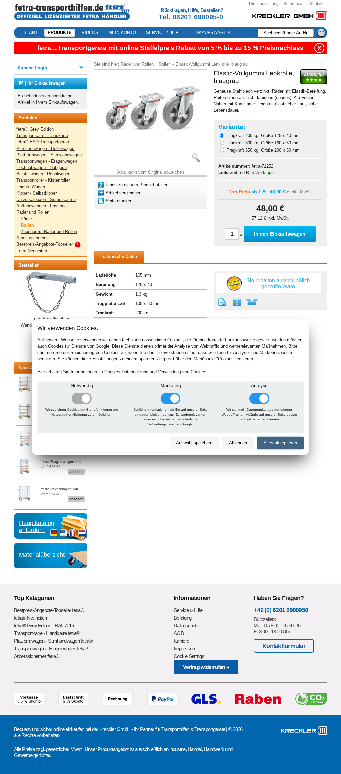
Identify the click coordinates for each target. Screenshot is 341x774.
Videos (90, 32)
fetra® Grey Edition (35, 129)
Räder (26, 218)
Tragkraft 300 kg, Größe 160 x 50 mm (263, 142)
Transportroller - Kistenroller (43, 180)
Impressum (185, 648)
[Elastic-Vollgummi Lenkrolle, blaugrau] (150, 138)
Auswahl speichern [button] (194, 443)
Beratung (182, 618)
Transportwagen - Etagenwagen (46, 161)
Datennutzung (135, 371)
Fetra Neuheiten (31, 250)
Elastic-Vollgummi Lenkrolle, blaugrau (211, 64)
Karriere (181, 641)
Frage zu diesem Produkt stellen (137, 184)
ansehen (76, 472)
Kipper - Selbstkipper (36, 193)
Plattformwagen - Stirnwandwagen (49, 154)
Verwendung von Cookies (182, 371)
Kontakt (316, 4)
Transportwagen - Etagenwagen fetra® (51, 648)
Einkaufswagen (210, 32)
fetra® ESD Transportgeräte (43, 141)
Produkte (60, 32)
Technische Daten (119, 256)
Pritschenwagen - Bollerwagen (45, 148)
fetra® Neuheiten (30, 618)
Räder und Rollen (32, 212)
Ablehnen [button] (238, 443)
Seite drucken (119, 200)
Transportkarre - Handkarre (42, 135)
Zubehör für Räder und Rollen (49, 231)
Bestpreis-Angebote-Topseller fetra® (49, 610)
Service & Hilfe (188, 610)
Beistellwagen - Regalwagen (43, 173)
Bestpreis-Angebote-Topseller (44, 244)
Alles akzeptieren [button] (280, 443)
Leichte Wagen (30, 186)
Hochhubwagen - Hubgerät (41, 167)
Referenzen (294, 4)
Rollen (27, 225)
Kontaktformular (283, 645)
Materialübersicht (42, 554)
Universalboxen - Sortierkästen (46, 199)
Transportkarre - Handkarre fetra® (47, 633)
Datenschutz (186, 625)
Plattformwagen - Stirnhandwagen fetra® (53, 641)
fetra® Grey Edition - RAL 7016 (44, 625)
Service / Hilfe (163, 32)
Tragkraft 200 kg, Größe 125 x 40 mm (263, 135)
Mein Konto (122, 32)
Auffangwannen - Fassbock (42, 205)
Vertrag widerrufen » (206, 667)
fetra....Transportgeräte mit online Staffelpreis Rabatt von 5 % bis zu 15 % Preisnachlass (170, 47)
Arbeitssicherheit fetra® (36, 656)
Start (31, 32)
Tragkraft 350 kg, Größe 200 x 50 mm (263, 150)
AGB (179, 633)
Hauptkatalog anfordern (36, 526)
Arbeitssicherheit (32, 237)
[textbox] (286, 32)
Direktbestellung (264, 4)
